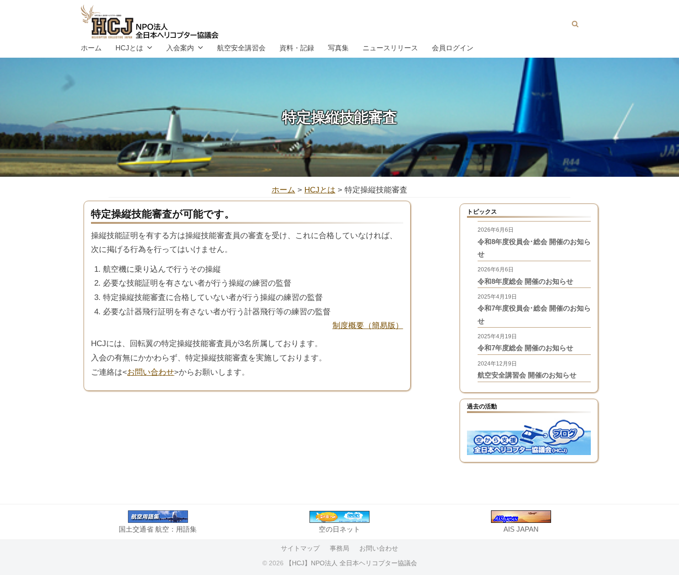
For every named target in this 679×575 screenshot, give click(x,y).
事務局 (339, 548)
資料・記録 (296, 48)
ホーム (91, 48)
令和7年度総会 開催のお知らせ (525, 348)
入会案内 (180, 48)
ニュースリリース (390, 48)
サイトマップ (300, 548)
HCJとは (129, 48)
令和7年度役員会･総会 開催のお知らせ (534, 314)
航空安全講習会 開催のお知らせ (527, 375)
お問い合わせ (150, 372)
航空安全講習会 (241, 48)
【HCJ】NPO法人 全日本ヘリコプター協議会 (351, 563)
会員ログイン (452, 48)
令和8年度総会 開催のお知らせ (525, 281)
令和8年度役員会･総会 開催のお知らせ (534, 248)
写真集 (338, 48)
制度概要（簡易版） (368, 325)
